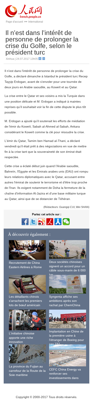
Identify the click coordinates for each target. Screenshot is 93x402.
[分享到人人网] (58, 221)
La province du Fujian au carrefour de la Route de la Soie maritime (27, 371)
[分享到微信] (66, 221)
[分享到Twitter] (33, 221)
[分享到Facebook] (25, 221)
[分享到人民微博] (49, 221)
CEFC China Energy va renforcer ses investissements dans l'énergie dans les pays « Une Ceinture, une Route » (67, 378)
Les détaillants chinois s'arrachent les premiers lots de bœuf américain (25, 301)
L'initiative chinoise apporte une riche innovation (21, 338)
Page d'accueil (14, 21)
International (35, 21)
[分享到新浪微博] (41, 221)
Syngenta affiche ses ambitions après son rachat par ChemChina (64, 301)
